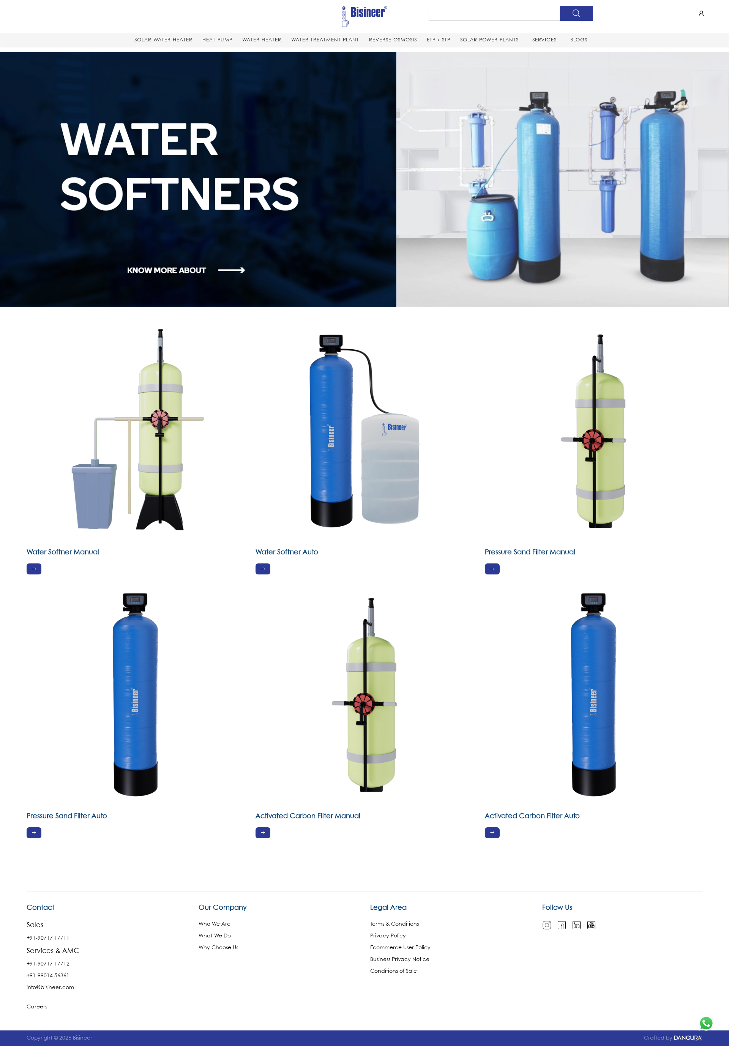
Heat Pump (217, 40)
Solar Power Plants (489, 40)
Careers (37, 1007)
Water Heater (261, 40)
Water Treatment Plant (325, 40)
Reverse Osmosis (393, 40)
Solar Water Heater (163, 40)
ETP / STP (438, 40)
